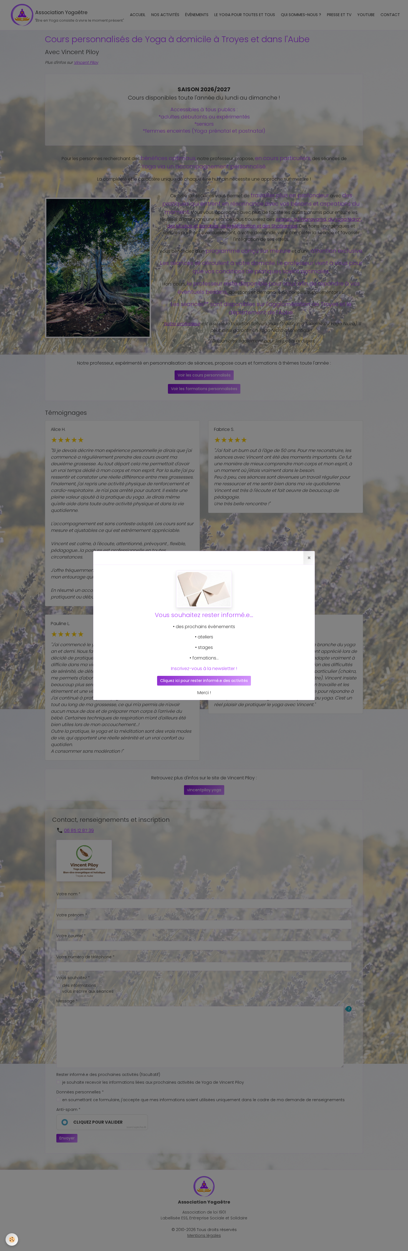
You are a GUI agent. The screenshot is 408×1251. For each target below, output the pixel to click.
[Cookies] (12, 1239)
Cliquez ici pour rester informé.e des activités (204, 680)
